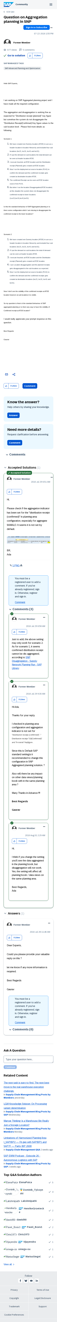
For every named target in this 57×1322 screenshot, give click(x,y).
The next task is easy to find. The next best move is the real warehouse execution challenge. (26, 1086)
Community (22, 4)
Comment (30, 386)
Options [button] (51, 28)
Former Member (21, 42)
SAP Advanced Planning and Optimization (22, 68)
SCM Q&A (10, 12)
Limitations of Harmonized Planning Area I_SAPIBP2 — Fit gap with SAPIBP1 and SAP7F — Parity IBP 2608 (25, 1142)
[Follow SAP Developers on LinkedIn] (37, 1281)
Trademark (14, 1306)
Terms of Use (42, 1290)
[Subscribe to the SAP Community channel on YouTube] (31, 1281)
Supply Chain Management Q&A (23, 1149)
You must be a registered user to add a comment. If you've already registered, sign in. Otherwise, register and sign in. (27, 587)
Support (43, 1306)
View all (8, 1264)
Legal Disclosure (43, 1298)
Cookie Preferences (14, 1315)
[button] (30, 55)
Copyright (14, 1298)
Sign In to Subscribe (36, 27)
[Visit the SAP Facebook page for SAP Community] (20, 1281)
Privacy (14, 1290)
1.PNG (15, 565)
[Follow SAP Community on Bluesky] (26, 1281)
